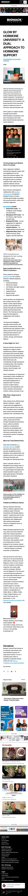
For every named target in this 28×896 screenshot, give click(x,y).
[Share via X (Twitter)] (8, 671)
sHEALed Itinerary (5, 854)
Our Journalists (5, 840)
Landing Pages (5, 855)
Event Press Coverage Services (9, 859)
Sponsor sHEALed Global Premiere (9, 852)
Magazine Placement (6, 849)
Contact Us (4, 842)
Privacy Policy (4, 873)
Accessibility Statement (8, 880)
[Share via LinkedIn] (11, 671)
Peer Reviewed (7, 666)
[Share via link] (15, 671)
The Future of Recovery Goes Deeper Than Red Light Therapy (13, 699)
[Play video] (14, 612)
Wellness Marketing (6, 850)
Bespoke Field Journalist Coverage (10, 862)
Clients (3, 857)
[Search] (21, 2)
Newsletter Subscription (8, 868)
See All (23, 679)
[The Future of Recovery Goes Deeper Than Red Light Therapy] (14, 689)
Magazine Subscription (7, 867)
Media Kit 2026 (5, 844)
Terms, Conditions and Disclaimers (10, 877)
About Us (3, 839)
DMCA (3, 878)
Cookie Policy (4, 875)
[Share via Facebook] (4, 671)
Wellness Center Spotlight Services (10, 860)
